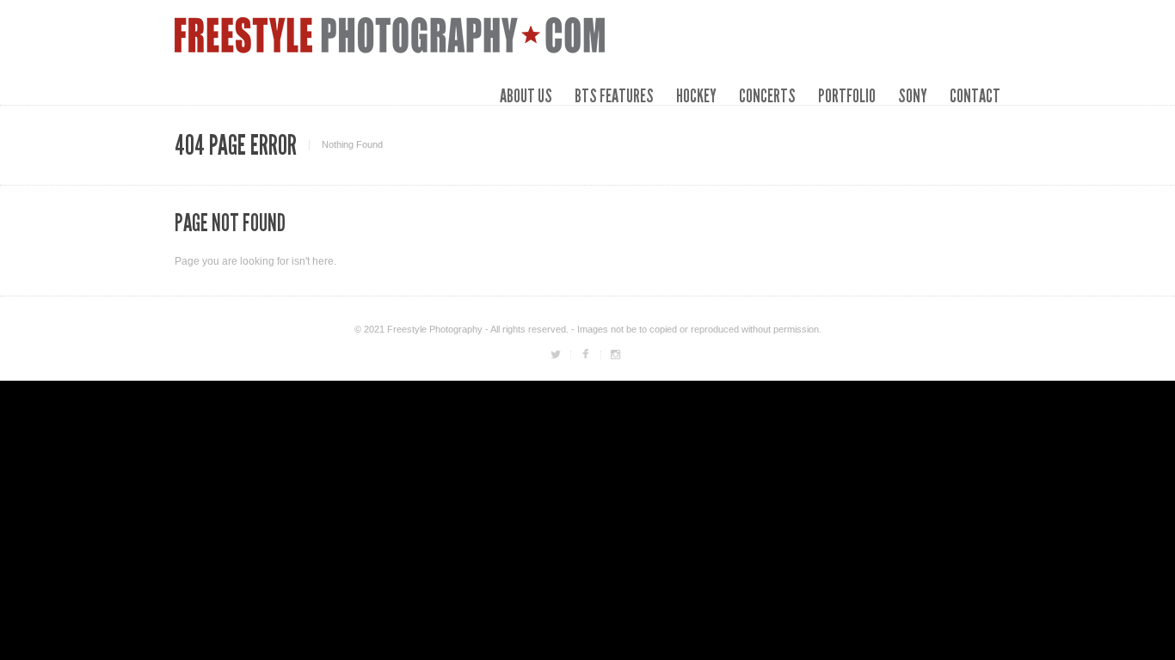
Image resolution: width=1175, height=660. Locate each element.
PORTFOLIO (847, 95)
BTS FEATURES (614, 95)
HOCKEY (696, 95)
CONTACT (975, 95)
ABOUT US (526, 95)
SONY (912, 95)
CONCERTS (767, 95)
